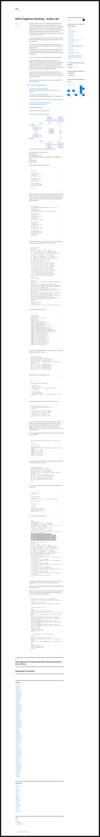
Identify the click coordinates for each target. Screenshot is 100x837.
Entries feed (18, 821)
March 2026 (18, 691)
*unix (17, 785)
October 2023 (18, 725)
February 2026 (19, 692)
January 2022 (18, 750)
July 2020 (18, 772)
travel (17, 809)
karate (17, 796)
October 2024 (18, 710)
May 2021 (18, 760)
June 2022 (18, 744)
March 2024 (18, 718)
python (17, 806)
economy (18, 794)
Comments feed (19, 823)
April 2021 (18, 761)
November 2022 (19, 738)
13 (73, 90)
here (55, 68)
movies (17, 801)
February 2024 (19, 720)
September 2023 (19, 726)
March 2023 (18, 733)
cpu (17, 792)
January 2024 (18, 721)
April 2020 (18, 776)
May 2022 (18, 745)
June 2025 (18, 700)
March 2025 (18, 704)
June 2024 (18, 715)
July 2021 (18, 757)
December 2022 (19, 737)
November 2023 (19, 723)
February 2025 (19, 705)
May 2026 (18, 688)
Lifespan (69, 28)
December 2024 (19, 708)
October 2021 (18, 754)
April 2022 (18, 746)
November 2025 (19, 695)
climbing (18, 790)
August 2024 (18, 712)
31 (83, 94)
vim (17, 812)
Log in (17, 820)
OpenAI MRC (70, 34)
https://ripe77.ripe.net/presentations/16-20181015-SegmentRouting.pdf (46, 99)
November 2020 (19, 767)
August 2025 (18, 698)
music (17, 802)
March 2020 (18, 777)
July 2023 (18, 728)
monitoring (18, 800)
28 (76, 94)
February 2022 (19, 749)
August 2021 (18, 756)
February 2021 (18, 763)
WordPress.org (19, 824)
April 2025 (18, 703)
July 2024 (18, 714)
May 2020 (18, 774)
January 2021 (18, 765)
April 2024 (18, 717)
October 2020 (18, 768)
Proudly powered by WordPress (23, 831)
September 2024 (19, 711)
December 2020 (19, 766)
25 (68, 94)
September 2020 (19, 769)
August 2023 (18, 727)
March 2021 (18, 762)
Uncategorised (19, 811)
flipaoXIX (17, 23)
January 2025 (18, 706)
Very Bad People (71, 49)
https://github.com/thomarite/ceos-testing (39, 114)
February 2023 (18, 734)
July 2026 (18, 686)
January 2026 (18, 693)
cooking (17, 791)
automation (18, 786)
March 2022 (18, 748)
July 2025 (18, 699)
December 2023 (19, 722)
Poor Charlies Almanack (72, 31)
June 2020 (18, 773)
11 (68, 90)
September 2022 (19, 740)
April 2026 (18, 689)
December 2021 (19, 751)
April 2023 (18, 732)
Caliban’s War (70, 37)
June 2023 (18, 729)
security (17, 807)
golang (17, 795)
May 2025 (18, 701)
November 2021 (19, 752)
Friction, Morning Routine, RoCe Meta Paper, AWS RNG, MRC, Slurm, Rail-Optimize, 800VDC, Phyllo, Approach (75, 56)
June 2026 (18, 687)
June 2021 (18, 759)
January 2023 (18, 735)
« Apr (71, 96)
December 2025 (19, 694)
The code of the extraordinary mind (74, 39)
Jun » (81, 96)
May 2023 (18, 731)
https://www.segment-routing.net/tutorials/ (38, 94)
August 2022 (18, 742)
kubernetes (18, 797)
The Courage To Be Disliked (73, 52)
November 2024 (19, 709)
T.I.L (17, 9)
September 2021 (19, 755)
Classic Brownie (71, 42)
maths (17, 798)
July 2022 (18, 743)
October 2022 (18, 739)
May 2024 (18, 716)
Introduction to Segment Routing (37, 85)
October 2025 (18, 697)
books (17, 789)
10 (83, 88)
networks (17, 26)
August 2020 (18, 771)
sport (17, 808)
